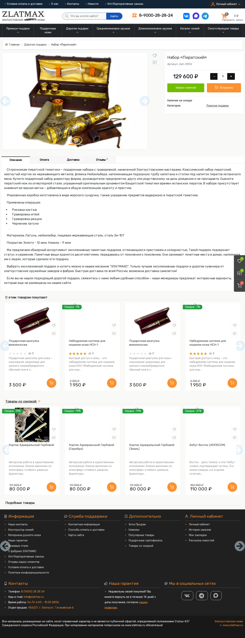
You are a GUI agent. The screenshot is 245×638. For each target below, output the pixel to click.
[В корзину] (51, 383)
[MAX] (216, 595)
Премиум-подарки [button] (18, 28)
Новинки (134, 529)
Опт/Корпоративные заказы (125, 4)
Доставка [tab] (73, 159)
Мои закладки (198, 535)
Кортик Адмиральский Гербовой (31, 445)
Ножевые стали (18, 546)
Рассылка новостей (201, 540)
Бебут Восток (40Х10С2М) (207, 445)
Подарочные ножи (48, 30)
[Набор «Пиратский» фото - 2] (81, 144)
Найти (114, 16)
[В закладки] (154, 55)
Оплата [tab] (44, 159)
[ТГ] (202, 595)
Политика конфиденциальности (28, 572)
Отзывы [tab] (102, 159)
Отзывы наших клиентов (23, 562)
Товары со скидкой (141, 546)
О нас (54, 4)
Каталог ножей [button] (189, 28)
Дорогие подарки (217, 105)
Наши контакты (18, 524)
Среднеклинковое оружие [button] (113, 28)
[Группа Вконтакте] (187, 595)
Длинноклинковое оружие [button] (155, 28)
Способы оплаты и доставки (86, 529)
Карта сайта (76, 535)
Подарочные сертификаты (145, 540)
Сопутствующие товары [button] (223, 28)
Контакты (73, 4)
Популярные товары (141, 535)
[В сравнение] (154, 62)
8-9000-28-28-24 (155, 15)
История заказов (200, 529)
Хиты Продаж (137, 524)
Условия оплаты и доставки (24, 4)
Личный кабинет (199, 524)
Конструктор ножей (20, 529)
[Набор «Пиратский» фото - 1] (71, 144)
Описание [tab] (16, 160)
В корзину (226, 87)
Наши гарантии (18, 540)
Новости (93, 4)
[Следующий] (238, 450)
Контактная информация (84, 524)
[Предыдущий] (7, 450)
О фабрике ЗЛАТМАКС (22, 551)
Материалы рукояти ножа (24, 535)
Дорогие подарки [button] (77, 28)
